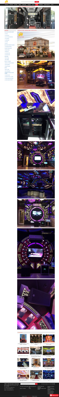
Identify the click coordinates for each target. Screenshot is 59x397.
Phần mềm (29, 4)
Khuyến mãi (41, 4)
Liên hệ (52, 4)
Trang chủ (6, 4)
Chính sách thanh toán (51, 388)
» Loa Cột (6, 43)
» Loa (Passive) (7, 35)
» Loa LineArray (7, 38)
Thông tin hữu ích (47, 4)
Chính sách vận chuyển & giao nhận (51, 389)
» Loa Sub (6, 33)
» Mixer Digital (7, 59)
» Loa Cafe (6, 41)
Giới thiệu (11, 4)
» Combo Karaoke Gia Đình (9, 79)
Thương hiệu (24, 4)
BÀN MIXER (6, 56)
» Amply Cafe (7, 51)
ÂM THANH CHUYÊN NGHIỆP (24, 386)
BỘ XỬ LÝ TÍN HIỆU (8, 61)
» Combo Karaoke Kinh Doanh (9, 78)
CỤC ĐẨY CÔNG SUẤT (8, 48)
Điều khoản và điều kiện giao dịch (51, 387)
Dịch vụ (33, 4)
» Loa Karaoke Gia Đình (8, 46)
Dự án (37, 4)
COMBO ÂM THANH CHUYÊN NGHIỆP (9, 73)
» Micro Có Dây (7, 69)
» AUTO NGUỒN (7, 64)
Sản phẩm (15, 4)
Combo (20, 4)
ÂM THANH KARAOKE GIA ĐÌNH (32, 387)
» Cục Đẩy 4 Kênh (7, 54)
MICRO (6, 67)
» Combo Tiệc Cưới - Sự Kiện (9, 76)
